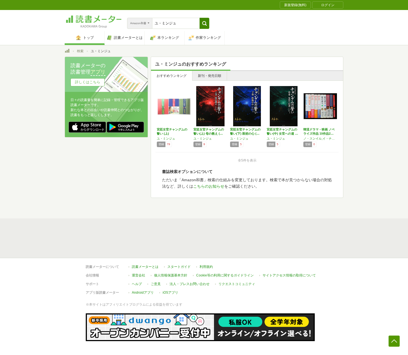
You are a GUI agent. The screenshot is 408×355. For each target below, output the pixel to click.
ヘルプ (137, 284)
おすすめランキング (172, 76)
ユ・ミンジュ (166, 138)
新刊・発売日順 (209, 76)
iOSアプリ (170, 292)
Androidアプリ (143, 292)
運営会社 (138, 275)
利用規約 (206, 266)
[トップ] (67, 52)
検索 (80, 51)
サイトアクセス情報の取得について (289, 275)
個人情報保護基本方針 (170, 275)
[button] (204, 23)
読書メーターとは (145, 266)
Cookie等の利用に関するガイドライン (225, 275)
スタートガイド (179, 266)
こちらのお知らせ (208, 186)
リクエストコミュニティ (236, 284)
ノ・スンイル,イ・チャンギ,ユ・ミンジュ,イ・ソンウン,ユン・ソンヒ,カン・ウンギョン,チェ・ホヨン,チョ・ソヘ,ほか (320, 138)
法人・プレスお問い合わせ (190, 284)
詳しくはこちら (87, 82)
